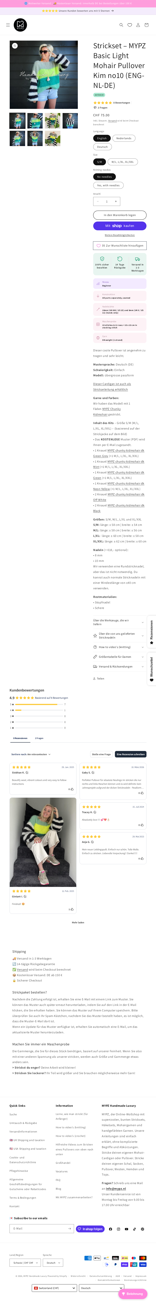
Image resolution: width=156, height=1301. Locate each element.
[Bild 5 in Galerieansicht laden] (17, 138)
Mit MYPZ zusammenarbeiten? (74, 1197)
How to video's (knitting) (71, 1127)
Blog (58, 1188)
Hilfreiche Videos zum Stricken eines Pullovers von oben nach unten (74, 1149)
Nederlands (123, 138)
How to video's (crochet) (71, 1136)
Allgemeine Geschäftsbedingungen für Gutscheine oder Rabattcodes (28, 1184)
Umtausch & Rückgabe (23, 1123)
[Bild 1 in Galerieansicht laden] (17, 121)
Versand (112, 120)
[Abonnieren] (69, 1228)
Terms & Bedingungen (23, 1197)
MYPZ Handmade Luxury (35, 1276)
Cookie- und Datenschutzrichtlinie (23, 1160)
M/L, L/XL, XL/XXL (123, 162)
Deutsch (102, 147)
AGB (118, 1276)
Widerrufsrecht (78, 1276)
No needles (104, 176)
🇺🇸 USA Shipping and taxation (28, 1148)
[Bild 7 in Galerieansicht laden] (52, 138)
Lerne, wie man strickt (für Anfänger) (72, 1116)
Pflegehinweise (19, 1171)
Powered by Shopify (57, 1276)
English (102, 138)
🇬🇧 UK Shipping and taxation (27, 1140)
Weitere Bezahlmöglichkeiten (120, 235)
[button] (8, 25)
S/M (99, 162)
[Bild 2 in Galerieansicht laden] (35, 121)
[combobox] (54, 1288)
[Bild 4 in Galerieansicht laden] (70, 121)
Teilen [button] (100, 678)
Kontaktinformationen (109, 1280)
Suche (13, 1114)
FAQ (58, 1180)
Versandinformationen (23, 1131)
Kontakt (14, 1206)
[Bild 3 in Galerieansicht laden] (52, 121)
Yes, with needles (108, 185)
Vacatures (62, 1171)
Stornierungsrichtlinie (135, 1280)
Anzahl (96, 193)
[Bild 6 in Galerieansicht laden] (35, 138)
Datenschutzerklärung (101, 1276)
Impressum (140, 1276)
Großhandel (63, 1162)
